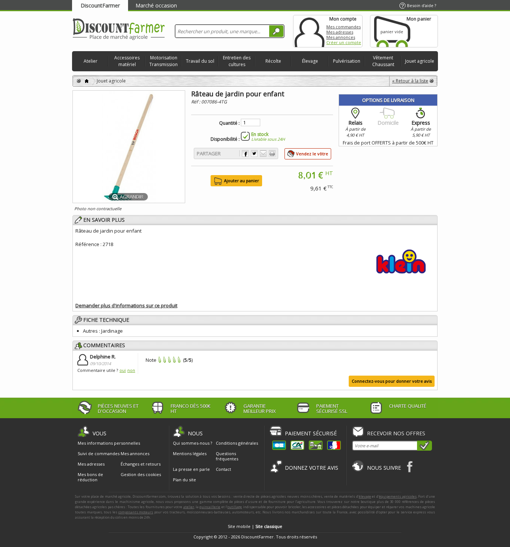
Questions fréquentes (227, 456)
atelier (188, 506)
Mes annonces (340, 37)
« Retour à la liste (410, 81)
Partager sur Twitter (254, 153)
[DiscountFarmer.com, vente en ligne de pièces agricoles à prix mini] (118, 29)
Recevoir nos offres (396, 433)
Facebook (410, 466)
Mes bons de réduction (90, 477)
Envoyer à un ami (263, 153)
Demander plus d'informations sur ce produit (126, 305)
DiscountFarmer (100, 5)
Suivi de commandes (98, 453)
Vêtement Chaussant (383, 61)
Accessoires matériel (127, 61)
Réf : (196, 102)
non (131, 370)
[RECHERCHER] (276, 31)
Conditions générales (237, 443)
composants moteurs (135, 512)
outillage (234, 506)
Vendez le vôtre (312, 153)
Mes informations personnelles (109, 443)
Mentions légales (189, 453)
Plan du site (184, 479)
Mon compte (309, 31)
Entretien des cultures (237, 61)
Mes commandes (343, 26)
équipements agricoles (398, 496)
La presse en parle (191, 469)
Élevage (310, 61)
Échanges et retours (141, 464)
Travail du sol (200, 61)
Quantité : (229, 123)
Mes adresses (339, 32)
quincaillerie (209, 506)
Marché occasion (156, 5)
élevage (365, 496)
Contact (223, 469)
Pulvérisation (346, 61)
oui (122, 370)
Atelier (90, 61)
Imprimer (272, 153)
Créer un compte (343, 42)
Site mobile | (255, 526)
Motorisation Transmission (163, 61)
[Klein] (401, 260)
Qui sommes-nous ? (192, 443)
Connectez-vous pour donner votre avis (392, 381)
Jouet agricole (419, 61)
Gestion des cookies (141, 474)
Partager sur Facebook (245, 153)
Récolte (273, 61)
